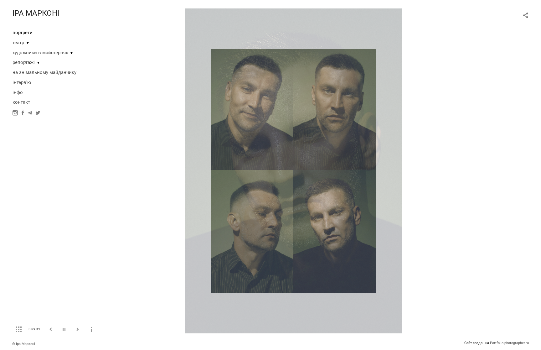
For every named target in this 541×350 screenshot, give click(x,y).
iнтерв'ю (22, 82)
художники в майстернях (40, 52)
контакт (21, 102)
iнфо (18, 92)
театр (18, 42)
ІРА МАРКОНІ (36, 13)
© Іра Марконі (23, 344)
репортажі (24, 62)
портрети (23, 32)
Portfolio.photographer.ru (509, 343)
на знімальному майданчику (44, 72)
